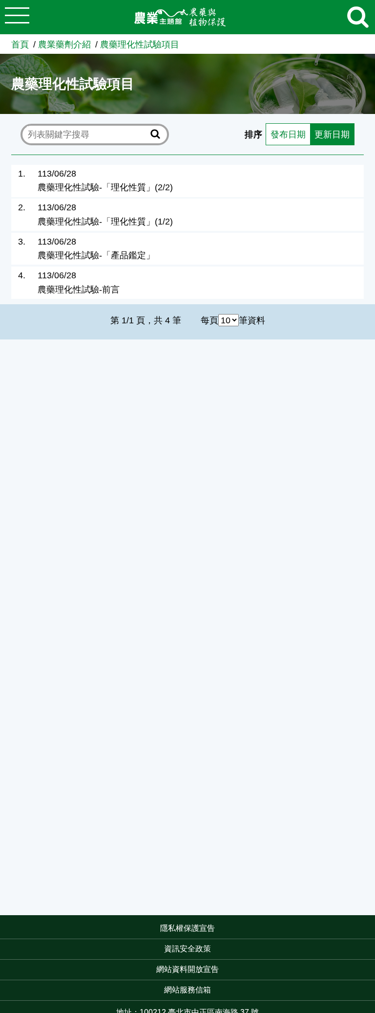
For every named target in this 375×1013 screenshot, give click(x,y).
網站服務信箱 (187, 990)
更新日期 (332, 134)
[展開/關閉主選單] (17, 17)
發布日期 (288, 134)
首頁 (20, 44)
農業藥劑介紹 (64, 44)
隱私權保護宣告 (187, 928)
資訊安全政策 (187, 949)
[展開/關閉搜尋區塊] (358, 17)
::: (372, 929)
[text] (87, 134)
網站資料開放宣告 (187, 969)
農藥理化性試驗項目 (139, 44)
